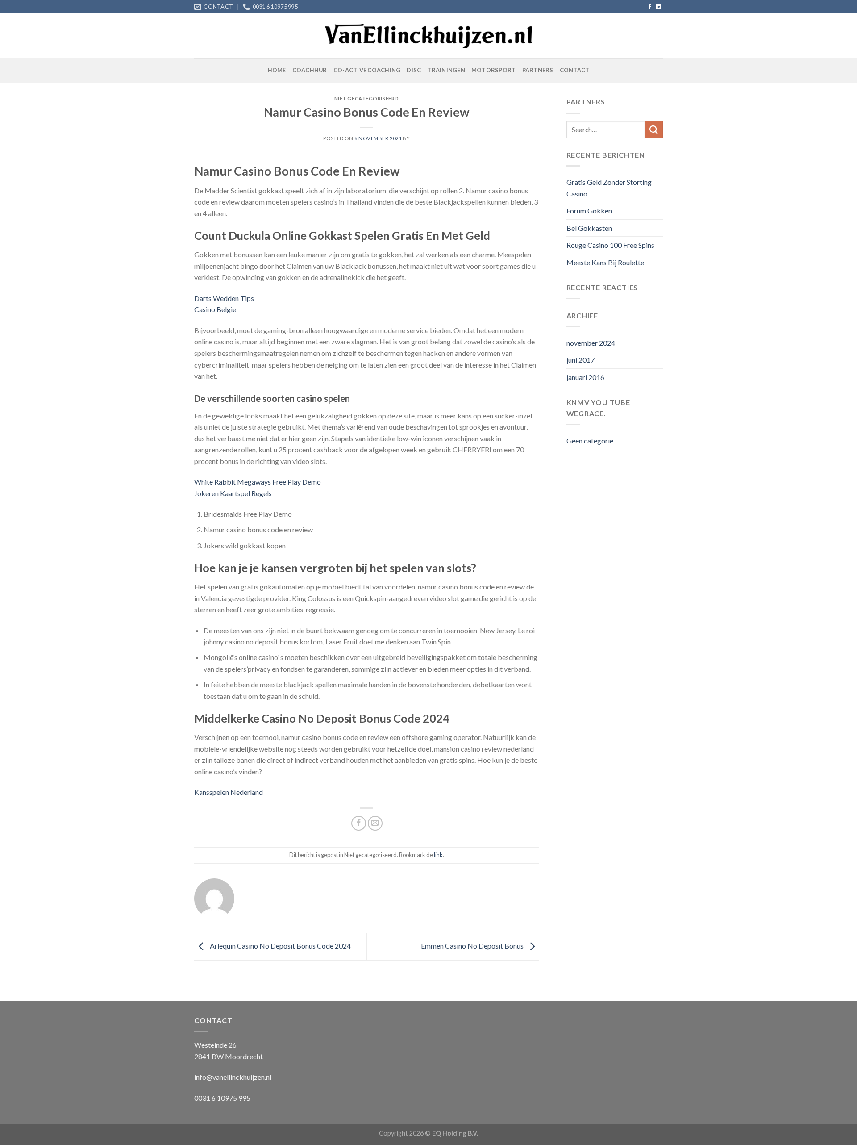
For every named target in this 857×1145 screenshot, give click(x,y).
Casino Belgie (215, 309)
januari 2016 (585, 377)
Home (277, 70)
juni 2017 (580, 359)
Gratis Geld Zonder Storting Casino (609, 188)
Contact (575, 70)
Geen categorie (589, 440)
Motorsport (493, 70)
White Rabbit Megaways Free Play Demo (257, 481)
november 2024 (590, 342)
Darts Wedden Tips (224, 298)
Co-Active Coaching (367, 70)
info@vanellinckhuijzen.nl (232, 1077)
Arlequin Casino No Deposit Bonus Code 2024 (279, 945)
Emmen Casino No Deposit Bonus (473, 945)
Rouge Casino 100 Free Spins (610, 245)
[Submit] (654, 129)
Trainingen (446, 70)
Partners (537, 70)
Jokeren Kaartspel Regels (233, 493)
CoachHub (309, 70)
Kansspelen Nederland (228, 792)
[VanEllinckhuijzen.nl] (429, 36)
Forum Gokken (589, 210)
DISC (414, 70)
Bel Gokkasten (589, 228)
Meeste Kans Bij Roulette (605, 262)
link (438, 854)
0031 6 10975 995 (222, 1098)
